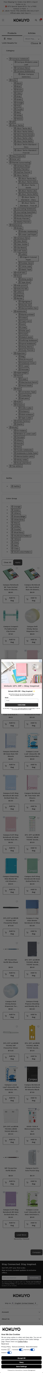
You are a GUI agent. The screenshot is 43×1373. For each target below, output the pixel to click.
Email (6, 697)
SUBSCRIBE (21, 705)
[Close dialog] (40, 661)
